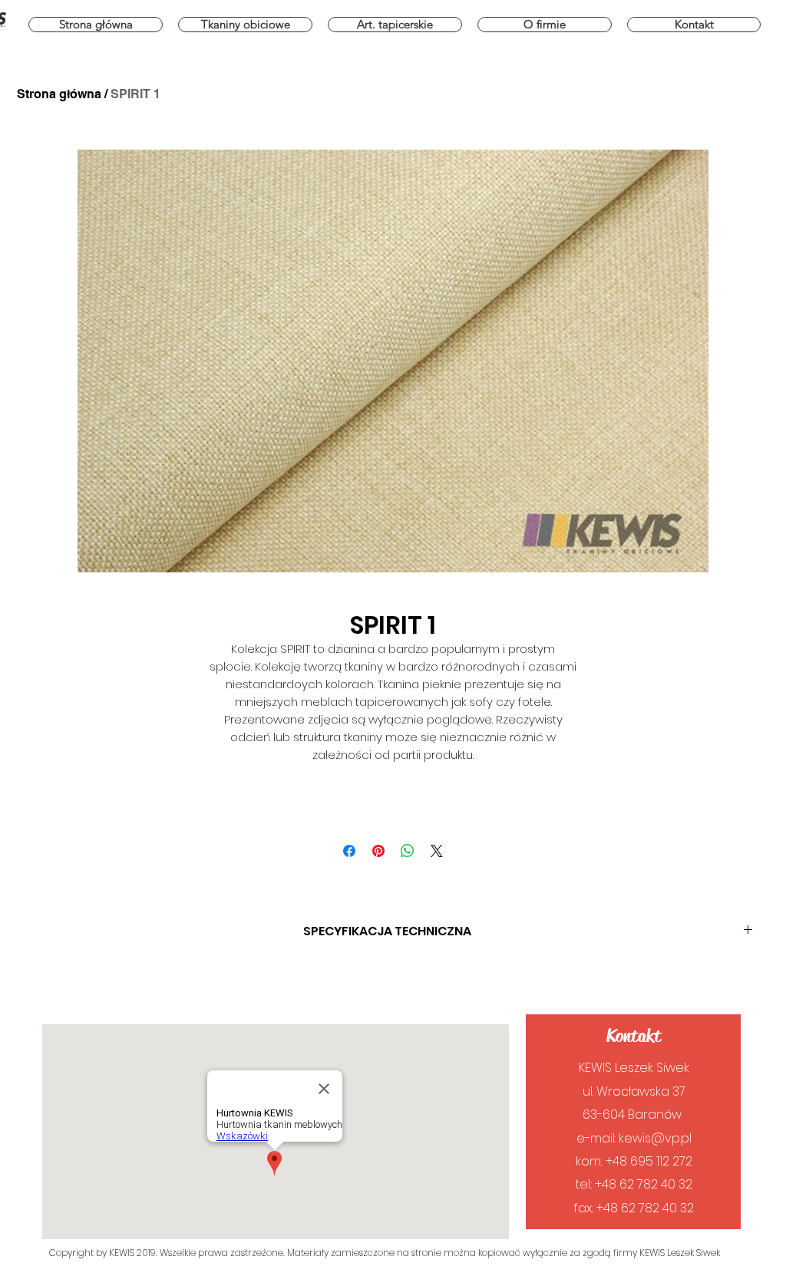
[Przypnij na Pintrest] (378, 851)
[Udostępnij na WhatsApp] (407, 851)
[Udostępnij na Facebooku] (349, 851)
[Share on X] (437, 851)
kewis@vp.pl (655, 1138)
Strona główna (59, 94)
